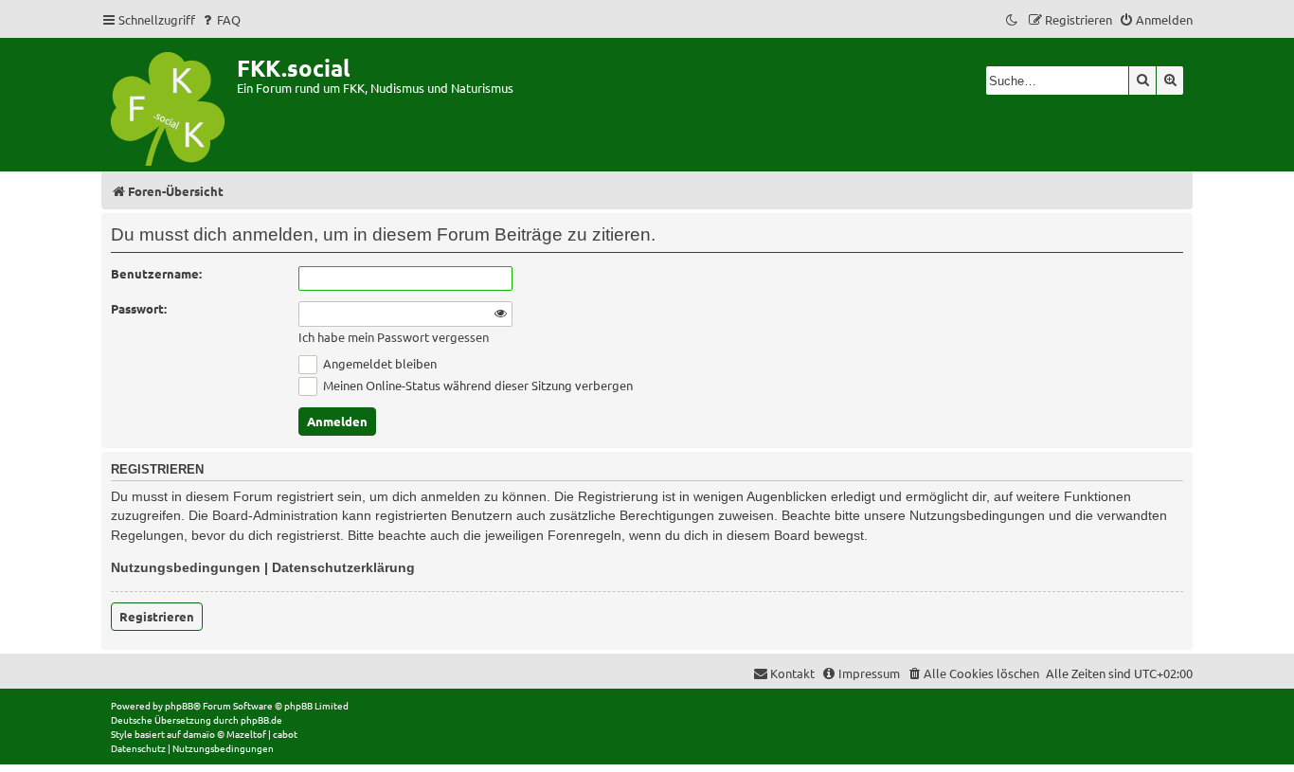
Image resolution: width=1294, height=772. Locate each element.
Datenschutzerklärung (343, 567)
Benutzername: (156, 273)
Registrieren (156, 616)
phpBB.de (261, 719)
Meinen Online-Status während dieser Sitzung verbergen (476, 385)
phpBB (179, 705)
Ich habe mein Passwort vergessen (393, 337)
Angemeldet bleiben (378, 363)
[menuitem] (220, 19)
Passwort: (139, 308)
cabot (285, 734)
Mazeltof (246, 734)
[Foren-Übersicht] (169, 105)
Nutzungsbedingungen (186, 567)
